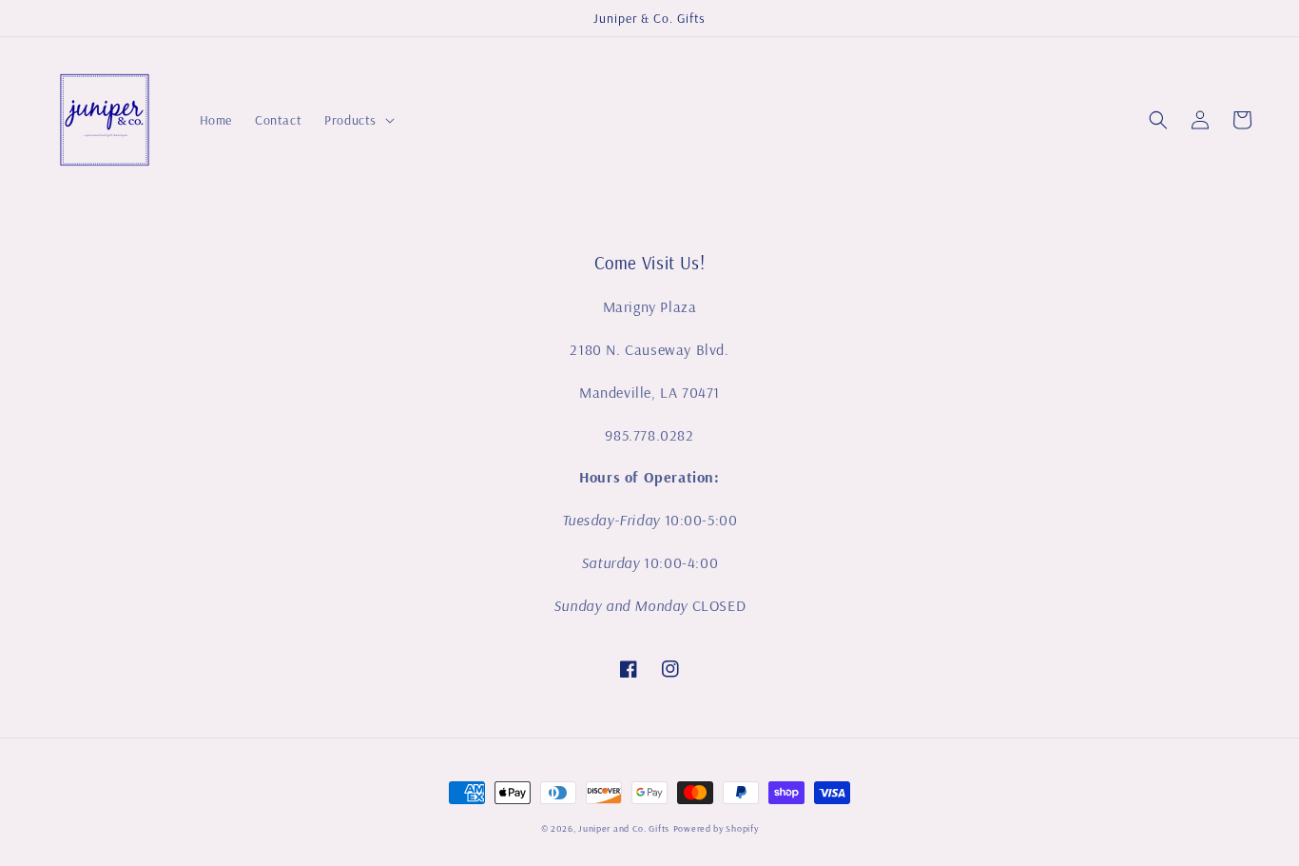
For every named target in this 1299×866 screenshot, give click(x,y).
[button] (1158, 120)
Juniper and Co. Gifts (623, 828)
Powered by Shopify (716, 828)
